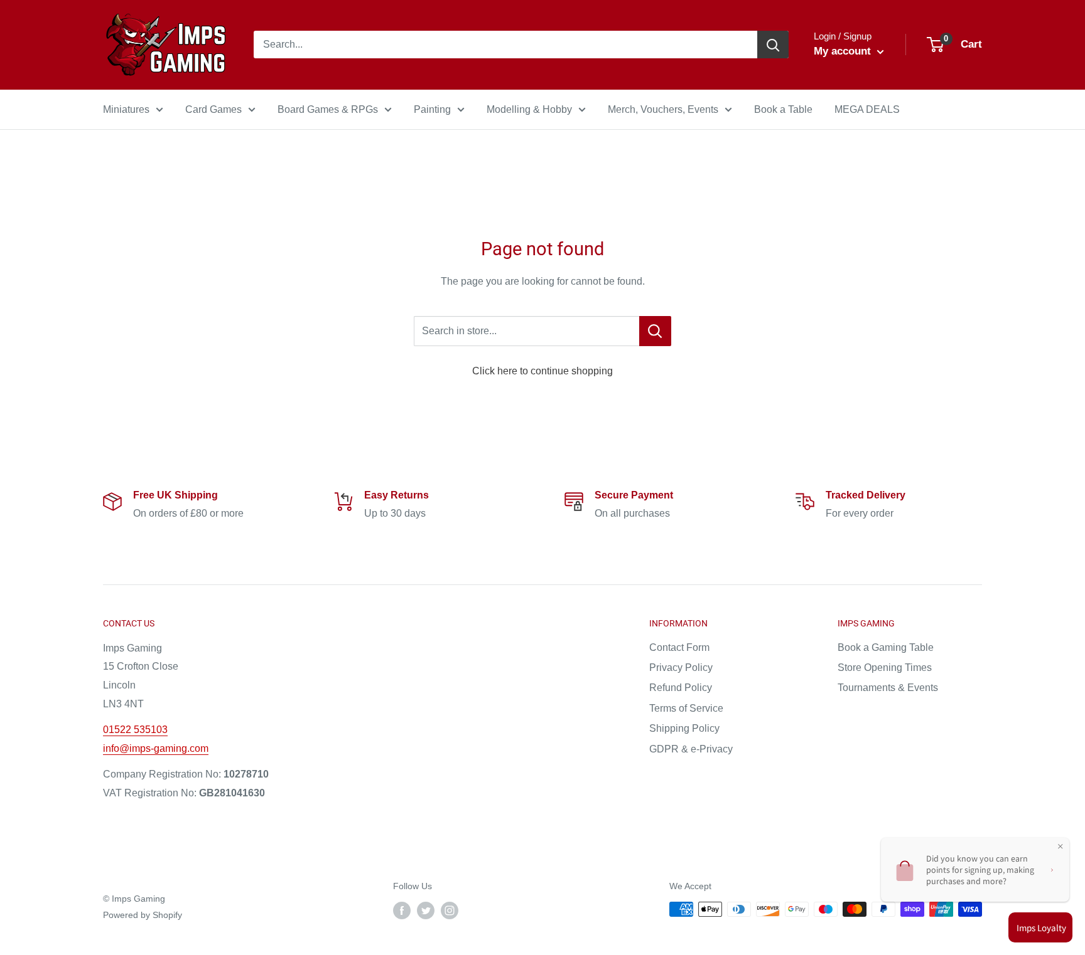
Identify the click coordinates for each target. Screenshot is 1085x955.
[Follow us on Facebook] (402, 910)
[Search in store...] (655, 331)
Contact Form (679, 647)
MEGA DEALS (867, 109)
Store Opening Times (885, 667)
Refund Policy (680, 687)
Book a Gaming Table (886, 647)
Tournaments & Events (888, 687)
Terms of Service (686, 708)
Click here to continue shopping (542, 371)
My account (844, 51)
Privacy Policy (681, 667)
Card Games (213, 109)
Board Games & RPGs (328, 109)
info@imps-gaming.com (155, 748)
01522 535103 (135, 729)
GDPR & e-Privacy (691, 749)
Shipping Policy (684, 728)
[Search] (773, 44)
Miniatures (126, 109)
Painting (432, 109)
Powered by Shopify (142, 915)
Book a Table (783, 109)
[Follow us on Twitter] (426, 910)
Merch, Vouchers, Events (663, 109)
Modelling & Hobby (529, 109)
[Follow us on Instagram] (449, 910)
